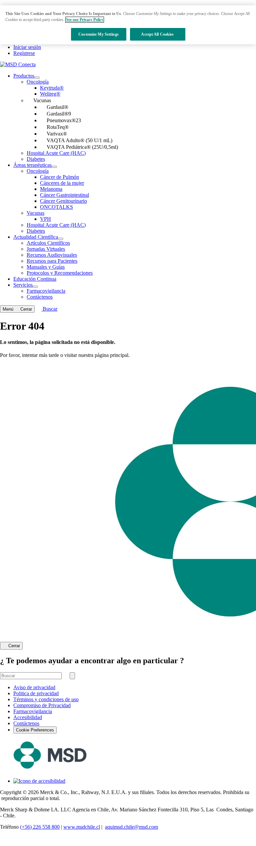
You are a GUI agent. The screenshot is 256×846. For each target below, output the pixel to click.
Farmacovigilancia (32, 711)
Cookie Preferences (35, 729)
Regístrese (24, 53)
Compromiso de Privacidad (42, 705)
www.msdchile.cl (81, 827)
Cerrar (14, 646)
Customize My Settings (98, 34)
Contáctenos (26, 723)
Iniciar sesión (27, 47)
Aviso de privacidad (34, 687)
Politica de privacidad (36, 693)
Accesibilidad (27, 717)
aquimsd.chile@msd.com (131, 827)
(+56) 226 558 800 (40, 827)
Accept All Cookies (157, 34)
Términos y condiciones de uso (46, 699)
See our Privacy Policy (84, 19)
